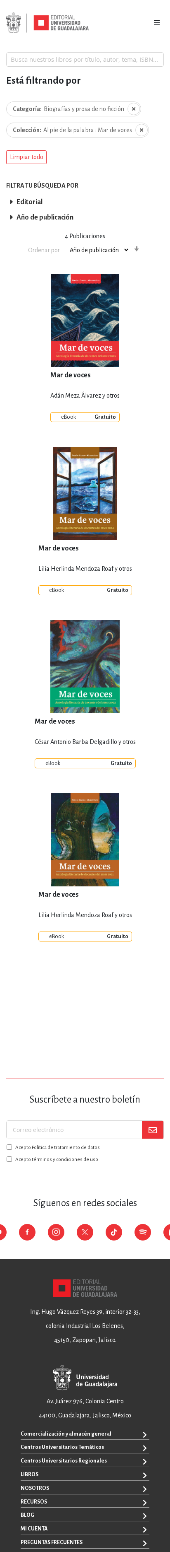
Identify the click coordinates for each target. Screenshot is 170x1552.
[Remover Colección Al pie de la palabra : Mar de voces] (141, 130)
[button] (26, 157)
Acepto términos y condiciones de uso (56, 1159)
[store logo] (47, 22)
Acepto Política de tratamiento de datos (57, 1147)
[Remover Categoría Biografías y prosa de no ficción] (134, 109)
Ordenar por (44, 250)
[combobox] (85, 59)
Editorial (29, 202)
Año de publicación (45, 217)
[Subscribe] (152, 1130)
